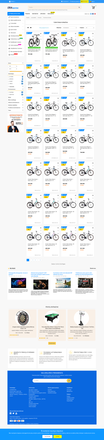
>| (40, 260)
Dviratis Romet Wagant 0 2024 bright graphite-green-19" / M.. (86, 51)
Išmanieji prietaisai (16, 35)
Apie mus (31, 402)
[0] (92, 7)
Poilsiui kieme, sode (16, 39)
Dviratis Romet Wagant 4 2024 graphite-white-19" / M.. (51, 148)
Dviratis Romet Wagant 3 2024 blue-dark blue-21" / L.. (33, 148)
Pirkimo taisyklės (32, 406)
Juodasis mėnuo (32, 397)
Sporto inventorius (14, 17)
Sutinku (57, 436)
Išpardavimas (69, 391)
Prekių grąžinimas (51, 391)
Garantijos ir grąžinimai (34, 395)
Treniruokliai (13, 23)
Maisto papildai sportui (15, 20)
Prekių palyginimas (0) (44, 27)
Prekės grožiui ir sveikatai (24, 423)
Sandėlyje (12, 92)
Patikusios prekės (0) (75, 1)
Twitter (91, 14)
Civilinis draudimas (34, 423)
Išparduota (12, 94)
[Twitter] (13, 413)
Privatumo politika (32, 405)
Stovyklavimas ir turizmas (16, 48)
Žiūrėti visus (93, 268)
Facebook (93, 14)
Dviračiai (39, 17)
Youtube (95, 14)
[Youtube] (16, 413)
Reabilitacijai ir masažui (15, 42)
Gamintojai (69, 389)
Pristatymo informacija (33, 403)
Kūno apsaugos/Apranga (16, 51)
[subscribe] (69, 381)
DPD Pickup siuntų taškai (34, 391)
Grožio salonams (15, 45)
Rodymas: (82, 27)
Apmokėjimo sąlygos (33, 389)
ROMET (11, 81)
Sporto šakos (13, 29)
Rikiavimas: (59, 27)
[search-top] (79, 7)
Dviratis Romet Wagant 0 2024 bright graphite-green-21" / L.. (34, 83)
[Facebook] (11, 413)
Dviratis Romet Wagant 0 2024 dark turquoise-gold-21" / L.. (51, 83)
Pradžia (27, 17)
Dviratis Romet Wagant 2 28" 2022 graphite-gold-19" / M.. (69, 51)
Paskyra (68, 396)
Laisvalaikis (33, 17)
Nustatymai (47, 436)
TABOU (11, 83)
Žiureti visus (52, 343)
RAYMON (11, 79)
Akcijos (13, 54)
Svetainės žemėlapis (52, 392)
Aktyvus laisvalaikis (14, 26)
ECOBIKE (11, 76)
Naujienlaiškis (70, 400)
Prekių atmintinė (70, 399)
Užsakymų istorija (70, 397)
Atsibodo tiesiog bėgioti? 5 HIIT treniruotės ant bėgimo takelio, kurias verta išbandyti (40, 274)
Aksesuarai (13, 32)
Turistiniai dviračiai (47, 17)
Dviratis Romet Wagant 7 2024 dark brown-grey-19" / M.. (86, 148)
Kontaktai (50, 389)
